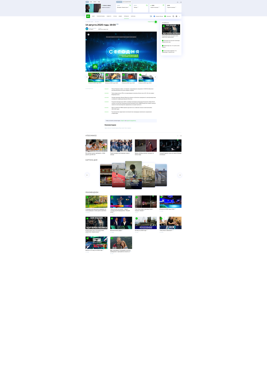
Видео (120, 16)
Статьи (115, 16)
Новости (109, 16)
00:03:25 (106, 93)
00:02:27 (106, 88)
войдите (123, 120)
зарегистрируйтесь (131, 120)
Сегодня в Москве (159, 16)
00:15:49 (106, 107)
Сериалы (133, 16)
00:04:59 (106, 97)
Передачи (126, 16)
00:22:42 (106, 111)
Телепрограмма (101, 16)
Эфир (93, 16)
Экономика (168, 16)
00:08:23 (107, 101)
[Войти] (176, 16)
